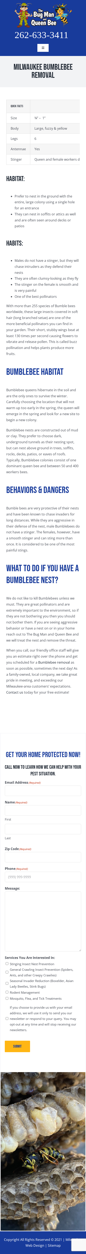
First (8, 819)
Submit (17, 1046)
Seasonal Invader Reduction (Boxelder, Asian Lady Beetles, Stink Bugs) (41, 983)
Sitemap (54, 1245)
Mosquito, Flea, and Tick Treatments (36, 998)
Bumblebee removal (54, 662)
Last (8, 838)
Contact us (14, 692)
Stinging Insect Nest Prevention (32, 964)
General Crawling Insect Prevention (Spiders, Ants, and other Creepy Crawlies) (41, 972)
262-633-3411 (41, 35)
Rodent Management (25, 992)
